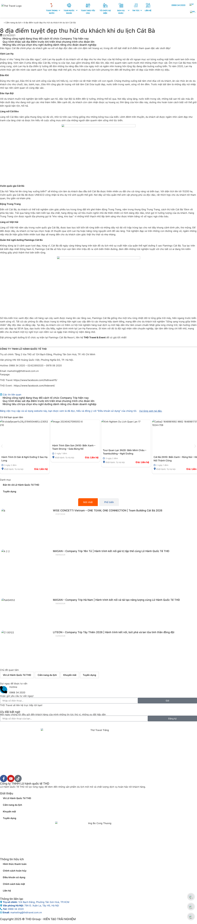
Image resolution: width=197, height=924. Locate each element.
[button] (2, 446)
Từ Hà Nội (19, 469)
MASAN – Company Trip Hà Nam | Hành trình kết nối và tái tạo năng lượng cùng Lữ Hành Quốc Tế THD (116, 599)
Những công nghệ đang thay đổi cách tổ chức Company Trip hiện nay (46, 38)
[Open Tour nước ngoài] (77, 10)
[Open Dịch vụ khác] (129, 10)
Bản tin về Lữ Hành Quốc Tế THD (21, 484)
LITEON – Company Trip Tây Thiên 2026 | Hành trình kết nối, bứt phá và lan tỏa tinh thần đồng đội (113, 632)
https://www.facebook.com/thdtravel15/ (35, 380)
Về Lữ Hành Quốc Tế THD (17, 675)
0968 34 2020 (178, 5)
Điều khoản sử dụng (14, 877)
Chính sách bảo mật (14, 883)
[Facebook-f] (3, 778)
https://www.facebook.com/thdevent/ (34, 385)
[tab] (88, 502)
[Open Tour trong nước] (59, 10)
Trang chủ (1, 22)
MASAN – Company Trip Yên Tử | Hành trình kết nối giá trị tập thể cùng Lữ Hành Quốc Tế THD (111, 551)
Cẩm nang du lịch (13, 22)
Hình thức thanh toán (15, 864)
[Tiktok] (18, 778)
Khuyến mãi (69, 675)
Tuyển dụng (9, 491)
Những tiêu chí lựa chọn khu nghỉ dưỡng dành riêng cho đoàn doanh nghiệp (49, 44)
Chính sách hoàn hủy (14, 870)
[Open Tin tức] (141, 10)
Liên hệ (7, 890)
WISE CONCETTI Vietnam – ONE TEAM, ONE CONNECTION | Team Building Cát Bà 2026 (107, 510)
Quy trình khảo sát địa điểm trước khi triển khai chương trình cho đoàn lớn (48, 41)
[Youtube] (10, 778)
